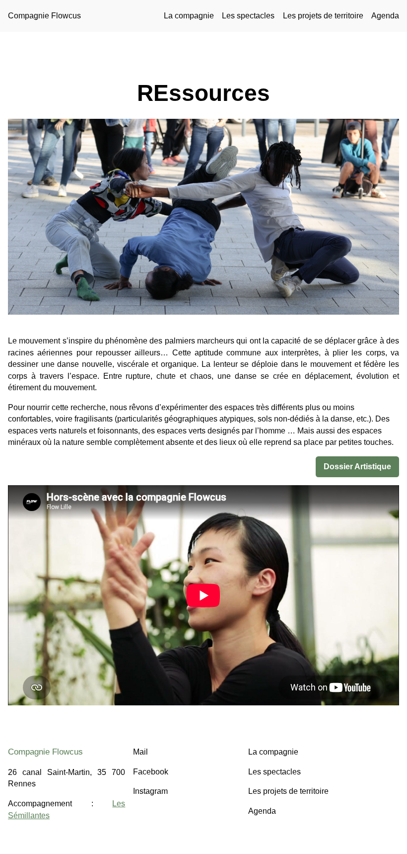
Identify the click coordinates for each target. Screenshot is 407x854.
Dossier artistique (357, 466)
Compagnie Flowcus (44, 15)
